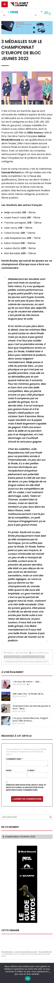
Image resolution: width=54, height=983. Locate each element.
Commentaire (14, 759)
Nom (9, 770)
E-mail (31, 770)
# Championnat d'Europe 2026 (19, 836)
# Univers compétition (33, 657)
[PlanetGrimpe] (19, 4)
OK (27, 978)
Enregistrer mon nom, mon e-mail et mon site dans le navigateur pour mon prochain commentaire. (26, 787)
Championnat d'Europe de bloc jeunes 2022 (26, 661)
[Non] (50, 972)
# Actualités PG (12, 657)
